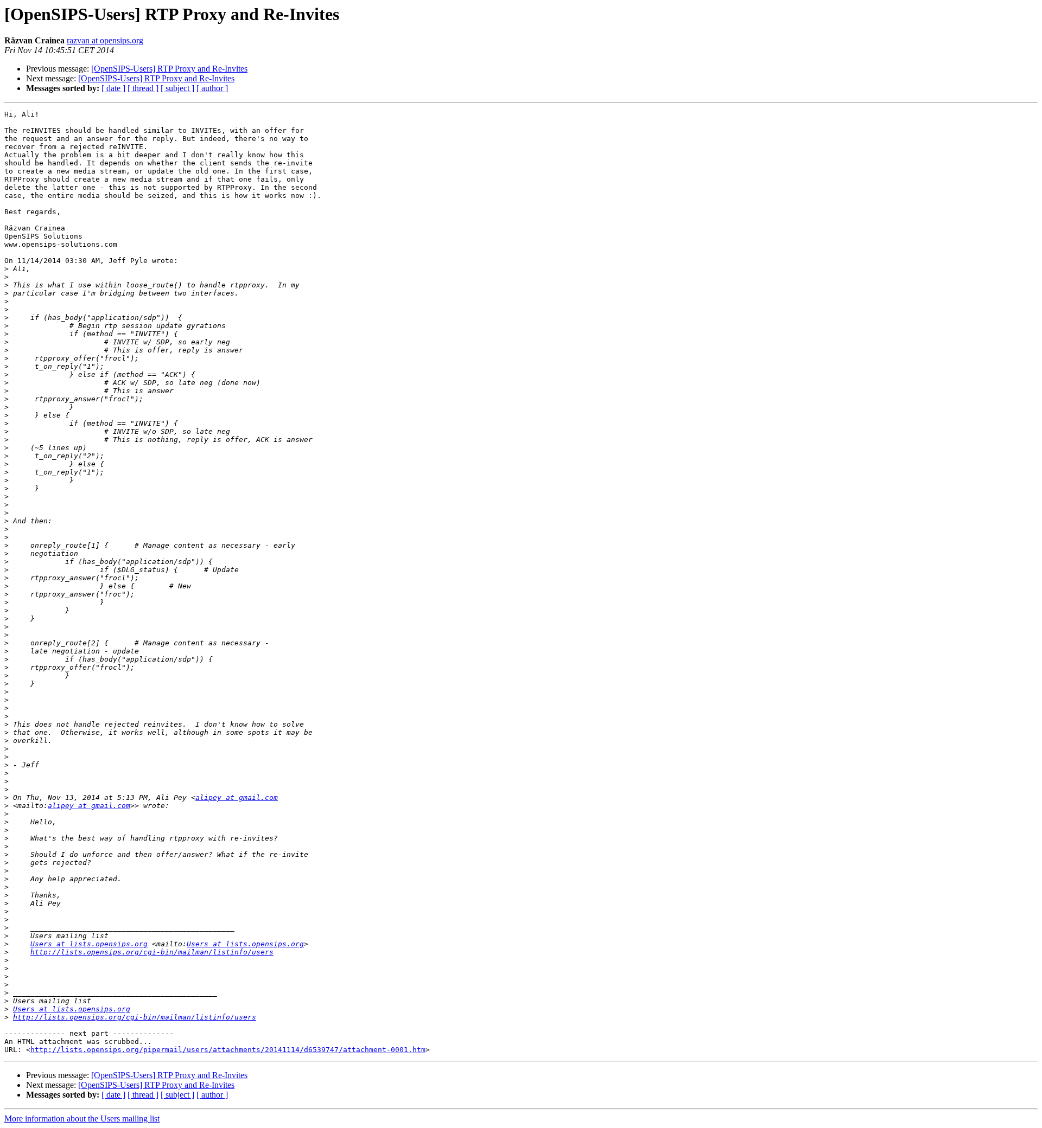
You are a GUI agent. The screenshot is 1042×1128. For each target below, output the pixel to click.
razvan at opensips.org (105, 40)
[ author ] (212, 88)
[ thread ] (143, 88)
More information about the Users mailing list (82, 1118)
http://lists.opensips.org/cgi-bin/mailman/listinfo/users (152, 952)
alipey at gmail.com (236, 797)
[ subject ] (177, 88)
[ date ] (113, 88)
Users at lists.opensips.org (89, 944)
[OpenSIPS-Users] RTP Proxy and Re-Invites (169, 68)
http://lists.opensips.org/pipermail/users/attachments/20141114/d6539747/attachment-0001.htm (227, 1050)
